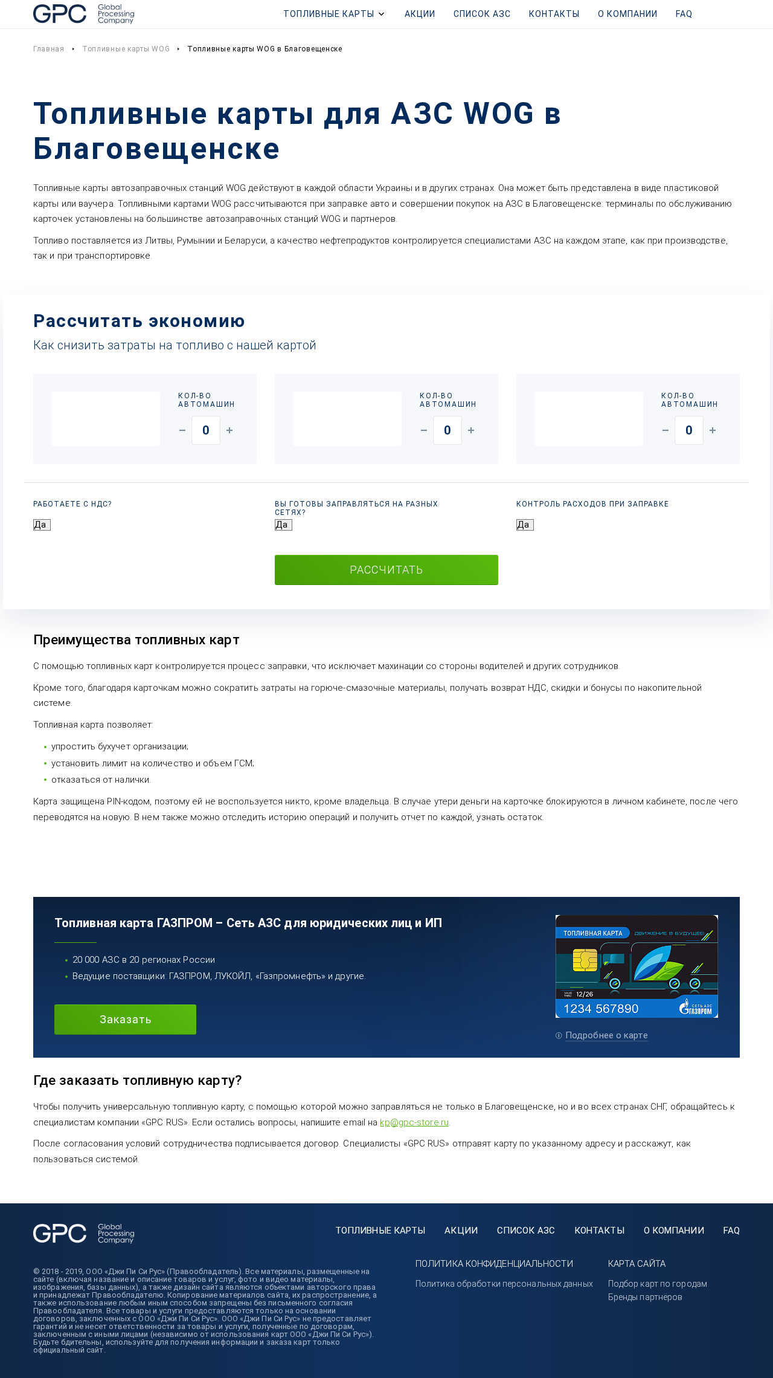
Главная (49, 49)
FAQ (684, 14)
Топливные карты (328, 14)
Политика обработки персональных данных (504, 1284)
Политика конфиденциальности (494, 1263)
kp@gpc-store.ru (414, 1122)
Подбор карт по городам (657, 1284)
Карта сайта (637, 1263)
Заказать (126, 1019)
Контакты (554, 14)
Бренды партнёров (645, 1297)
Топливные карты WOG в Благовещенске (264, 49)
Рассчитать (386, 569)
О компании (628, 14)
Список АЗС (482, 14)
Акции (420, 14)
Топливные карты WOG (126, 49)
